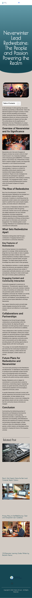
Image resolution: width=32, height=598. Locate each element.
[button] (19, 2)
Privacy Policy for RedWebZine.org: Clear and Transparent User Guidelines (14, 516)
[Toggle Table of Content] (17, 103)
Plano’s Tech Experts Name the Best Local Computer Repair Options (15, 479)
